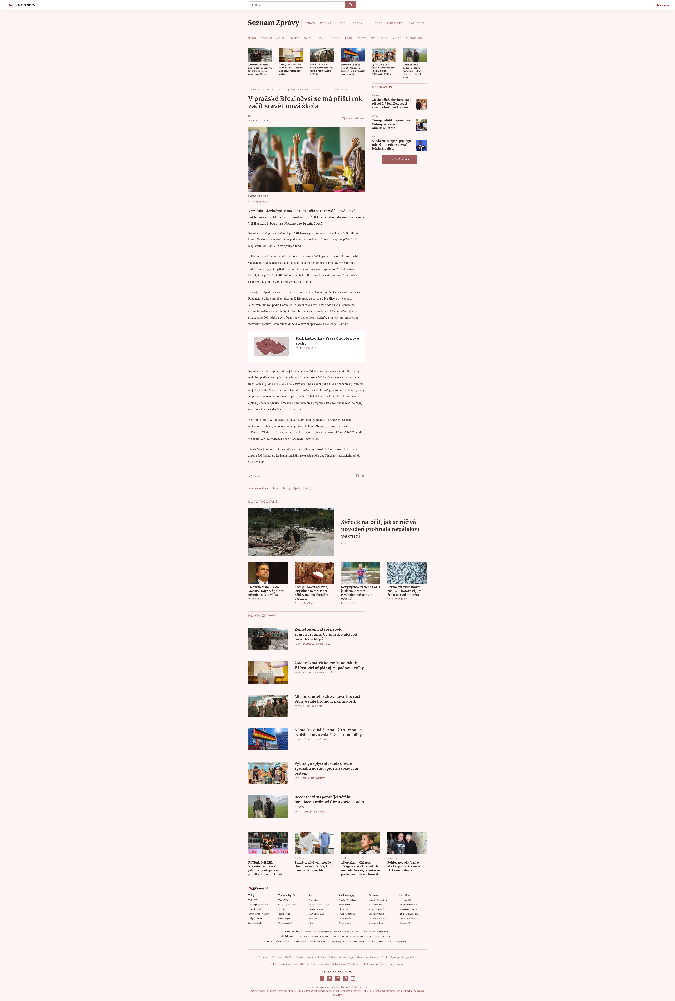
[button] (260, 55)
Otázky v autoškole (407, 918)
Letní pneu (347, 941)
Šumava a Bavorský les (378, 909)
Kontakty (311, 957)
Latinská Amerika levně (378, 918)
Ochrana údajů (346, 957)
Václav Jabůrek (315, 739)
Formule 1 (312, 918)
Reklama (332, 957)
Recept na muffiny (346, 904)
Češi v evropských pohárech (376, 931)
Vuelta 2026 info (285, 900)
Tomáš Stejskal (313, 811)
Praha (275, 488)
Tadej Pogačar (284, 913)
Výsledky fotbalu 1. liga (318, 904)
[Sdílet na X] (363, 476)
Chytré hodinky (384, 941)
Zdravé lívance (345, 909)
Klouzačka (346, 936)
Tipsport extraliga (315, 909)
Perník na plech (345, 922)
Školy (308, 488)
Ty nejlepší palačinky (347, 900)
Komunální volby (255, 922)
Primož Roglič (284, 918)
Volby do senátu (255, 918)
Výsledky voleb (254, 909)
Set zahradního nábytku (362, 936)
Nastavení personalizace (391, 963)
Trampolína (324, 936)
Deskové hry (359, 941)
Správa (298, 488)
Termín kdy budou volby (258, 913)
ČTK (250, 116)
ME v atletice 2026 (316, 913)
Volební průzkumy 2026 (258, 904)
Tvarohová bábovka (347, 913)
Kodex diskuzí (339, 963)
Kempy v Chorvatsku (378, 900)
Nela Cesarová (314, 778)
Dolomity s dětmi (376, 922)
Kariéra (289, 957)
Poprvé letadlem (375, 904)
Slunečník (335, 936)
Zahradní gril (379, 936)
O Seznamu (277, 957)
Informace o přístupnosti (368, 957)
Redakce (322, 957)
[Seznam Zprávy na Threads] (345, 978)
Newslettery (354, 963)
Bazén (299, 936)
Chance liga (313, 900)
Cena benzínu (356, 931)
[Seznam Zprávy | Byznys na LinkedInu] (353, 978)
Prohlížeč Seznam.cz (280, 963)
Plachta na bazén (311, 936)
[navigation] (4, 5)
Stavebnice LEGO (317, 941)
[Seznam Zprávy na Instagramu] (337, 978)
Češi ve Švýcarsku (376, 913)
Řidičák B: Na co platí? (408, 913)
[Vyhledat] (350, 4)
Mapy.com (310, 931)
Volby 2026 (253, 900)
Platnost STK (404, 922)
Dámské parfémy (334, 941)
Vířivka (390, 936)
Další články (399, 159)
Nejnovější (383, 87)
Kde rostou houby (341, 931)
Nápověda (300, 957)
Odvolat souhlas (370, 963)
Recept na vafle (345, 918)
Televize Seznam (300, 963)
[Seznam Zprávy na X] (329, 978)
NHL (310, 922)
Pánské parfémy (399, 941)
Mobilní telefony (301, 941)
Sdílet (362, 118)
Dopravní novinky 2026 (409, 909)
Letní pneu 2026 (405, 900)
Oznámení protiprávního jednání (398, 957)
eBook (349, 118)
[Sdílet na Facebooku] (357, 476)
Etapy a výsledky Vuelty (288, 904)
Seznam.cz (663, 5)
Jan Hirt (281, 909)
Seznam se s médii (320, 963)
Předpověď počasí (324, 931)
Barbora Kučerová (317, 672)
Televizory (371, 941)
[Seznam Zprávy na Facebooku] (322, 978)
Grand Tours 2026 (286, 922)
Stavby (286, 488)
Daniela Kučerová (317, 644)
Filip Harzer (312, 706)
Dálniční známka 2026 (408, 904)
